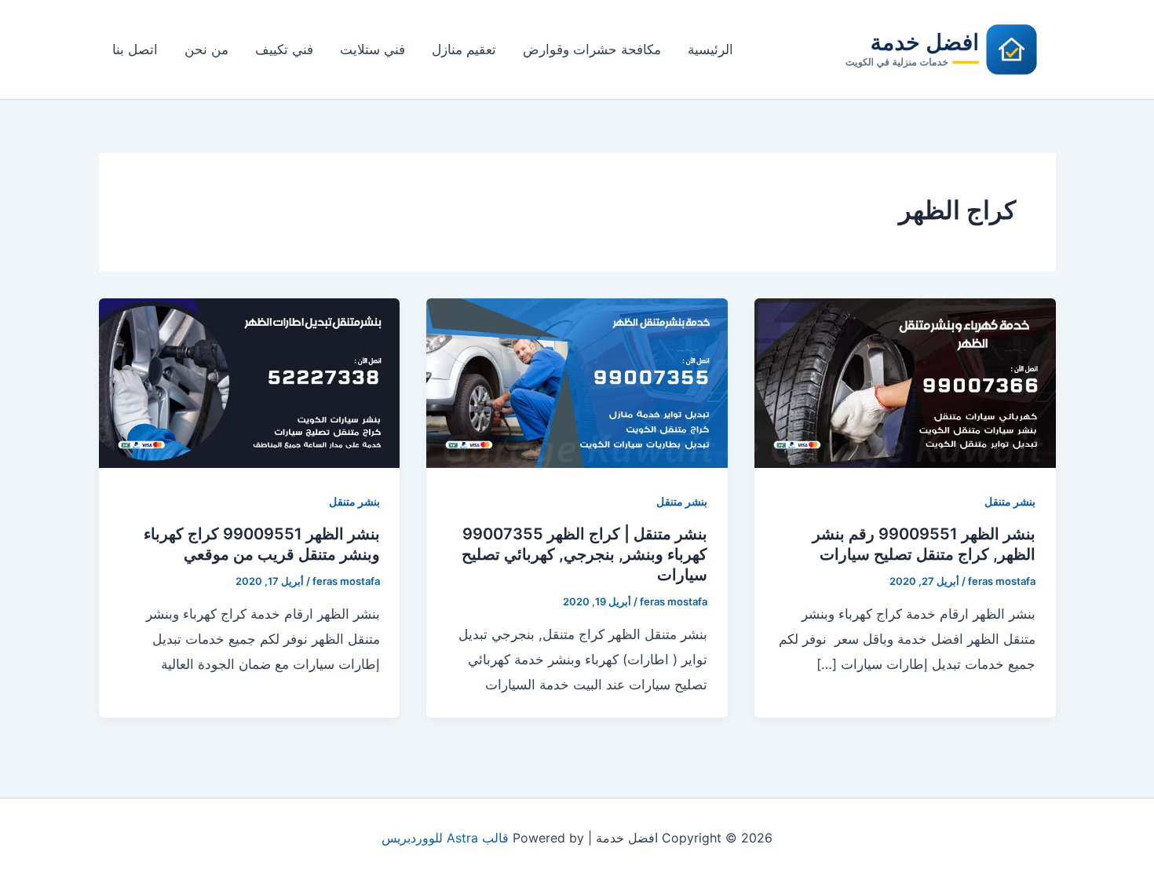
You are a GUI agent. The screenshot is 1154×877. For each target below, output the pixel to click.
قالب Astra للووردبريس (445, 838)
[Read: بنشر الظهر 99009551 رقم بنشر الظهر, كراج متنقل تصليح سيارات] (905, 382)
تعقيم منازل (464, 49)
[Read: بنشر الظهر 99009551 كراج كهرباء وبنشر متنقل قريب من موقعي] (249, 382)
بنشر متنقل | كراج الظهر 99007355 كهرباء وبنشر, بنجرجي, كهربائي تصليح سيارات (584, 554)
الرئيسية (710, 49)
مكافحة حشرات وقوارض (592, 49)
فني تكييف (284, 49)
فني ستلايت (372, 49)
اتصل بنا (135, 49)
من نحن (206, 49)
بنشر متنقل (1009, 501)
